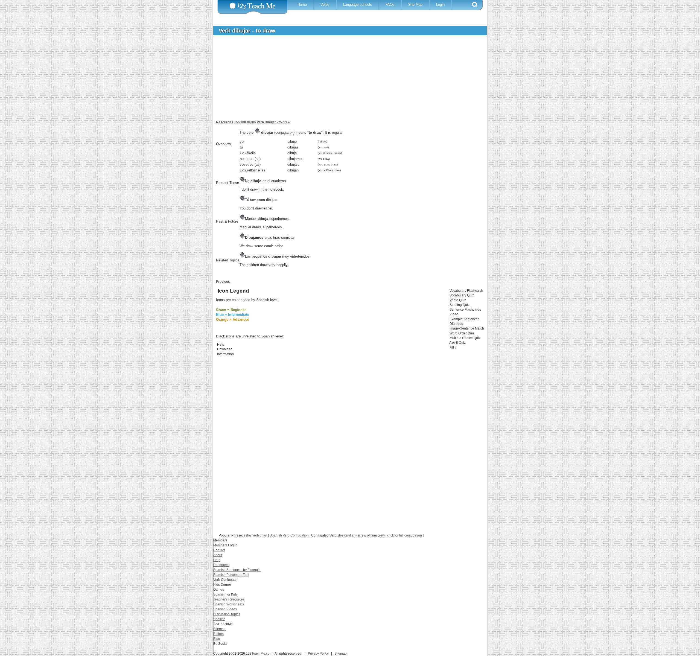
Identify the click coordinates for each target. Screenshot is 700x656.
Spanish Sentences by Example (237, 570)
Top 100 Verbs (245, 122)
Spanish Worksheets (228, 604)
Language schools (357, 4)
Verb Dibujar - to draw (273, 122)
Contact (219, 550)
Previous (223, 282)
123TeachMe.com (259, 653)
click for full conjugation (404, 535)
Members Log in (225, 545)
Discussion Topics (226, 614)
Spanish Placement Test (231, 575)
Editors (218, 634)
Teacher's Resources (228, 599)
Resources (224, 122)
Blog (216, 639)
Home (302, 4)
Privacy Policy (318, 653)
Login (440, 4)
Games (218, 589)
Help (216, 560)
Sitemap (219, 629)
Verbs (324, 4)
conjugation (284, 132)
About (217, 555)
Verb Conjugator (225, 580)
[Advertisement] (346, 80)
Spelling (219, 619)
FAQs (390, 4)
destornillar (346, 535)
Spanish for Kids (225, 594)
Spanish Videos (225, 609)
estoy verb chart (255, 535)
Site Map (415, 4)
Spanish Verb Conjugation (289, 535)
